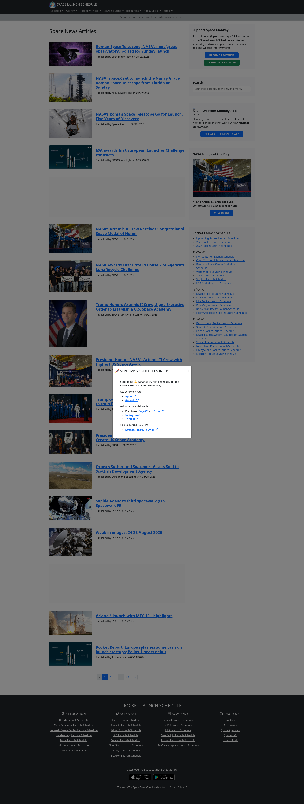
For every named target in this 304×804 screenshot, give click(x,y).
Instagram (132, 415)
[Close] (187, 371)
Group (158, 411)
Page (142, 411)
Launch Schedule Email (140, 429)
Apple (129, 396)
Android (130, 400)
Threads (130, 419)
